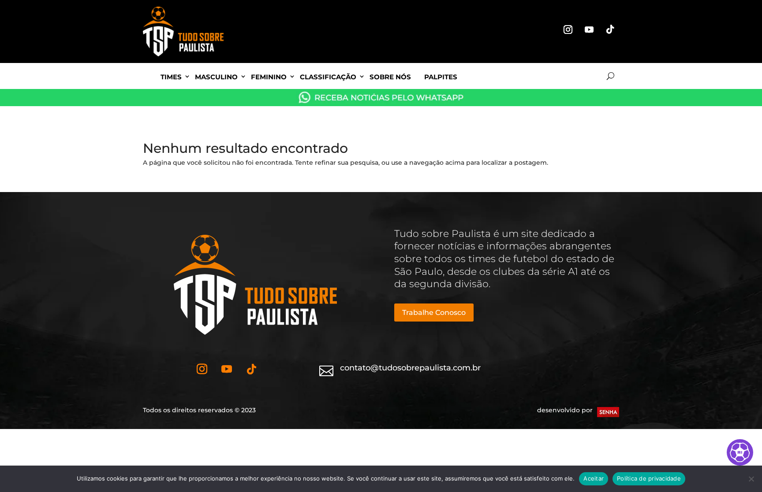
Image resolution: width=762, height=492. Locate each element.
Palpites (440, 77)
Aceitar (593, 478)
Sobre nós (390, 77)
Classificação (328, 77)
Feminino (269, 77)
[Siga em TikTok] (610, 29)
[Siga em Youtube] (589, 29)
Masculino (216, 77)
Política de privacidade (649, 478)
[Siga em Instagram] (568, 29)
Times (171, 77)
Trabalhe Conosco (434, 312)
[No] (751, 478)
